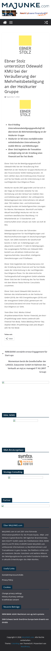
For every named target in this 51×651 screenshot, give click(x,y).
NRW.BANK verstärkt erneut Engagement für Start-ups (26, 353)
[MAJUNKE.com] (5, 22)
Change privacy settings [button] (12, 593)
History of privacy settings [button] (12, 596)
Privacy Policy (7, 580)
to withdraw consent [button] (10, 599)
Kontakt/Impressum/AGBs (12, 575)
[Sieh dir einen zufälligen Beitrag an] (46, 22)
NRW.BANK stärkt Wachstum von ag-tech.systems (23, 614)
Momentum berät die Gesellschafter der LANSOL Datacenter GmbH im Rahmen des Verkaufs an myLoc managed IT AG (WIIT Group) (26, 366)
